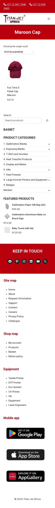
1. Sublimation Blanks (15, 143)
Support (13, 303)
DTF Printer (15, 382)
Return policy (16, 356)
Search (7, 115)
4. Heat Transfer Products (18, 159)
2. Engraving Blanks (14, 148)
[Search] (47, 120)
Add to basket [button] (15, 106)
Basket (12, 351)
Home (12, 289)
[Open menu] (48, 19)
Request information (20, 298)
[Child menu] (48, 144)
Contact (13, 307)
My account (15, 342)
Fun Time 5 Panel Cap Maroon (13, 91)
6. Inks (7, 169)
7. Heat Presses (12, 174)
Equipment (14, 400)
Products (14, 347)
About (12, 293)
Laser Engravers (17, 405)
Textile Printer (16, 378)
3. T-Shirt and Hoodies (16, 154)
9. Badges (9, 184)
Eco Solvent (15, 387)
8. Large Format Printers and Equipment (25, 179)
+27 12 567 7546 (16, 4)
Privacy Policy (16, 316)
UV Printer (14, 391)
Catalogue (14, 320)
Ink (10, 396)
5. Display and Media (15, 164)
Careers (13, 311)
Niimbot (8, 190)
